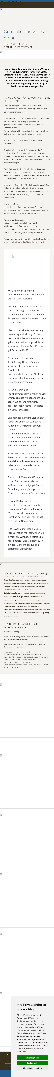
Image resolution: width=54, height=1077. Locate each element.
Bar (29, 574)
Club (32, 577)
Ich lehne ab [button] (32, 1063)
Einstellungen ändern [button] (32, 1068)
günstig (46, 613)
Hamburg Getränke (29, 597)
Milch (25, 606)
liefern (12, 616)
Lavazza (10, 603)
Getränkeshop (40, 593)
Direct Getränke (10, 580)
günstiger (7, 616)
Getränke (8, 586)
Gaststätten (7, 583)
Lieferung (12, 606)
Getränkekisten (40, 586)
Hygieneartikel (8, 600)
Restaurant (38, 609)
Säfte (5, 613)
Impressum (17, 600)
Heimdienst (40, 597)
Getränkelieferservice (14, 593)
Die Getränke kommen (41, 577)
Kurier (6, 603)
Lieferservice (25, 603)
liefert (17, 616)
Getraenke (30, 583)
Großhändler (8, 597)
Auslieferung (23, 574)
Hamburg (17, 596)
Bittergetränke (11, 577)
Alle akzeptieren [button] (32, 1058)
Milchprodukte (33, 606)
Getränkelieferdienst (24, 590)
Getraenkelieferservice (41, 583)
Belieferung (34, 574)
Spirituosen (46, 609)
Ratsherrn (31, 609)
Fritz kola (43, 580)
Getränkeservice (30, 593)
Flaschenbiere (35, 580)
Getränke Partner (18, 586)
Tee (9, 613)
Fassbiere (27, 580)
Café (29, 577)
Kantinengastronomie (39, 600)
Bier (5, 577)
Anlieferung (11, 574)
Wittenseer (39, 613)
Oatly (18, 609)
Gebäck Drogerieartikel (19, 583)
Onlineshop (24, 609)
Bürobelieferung (22, 577)
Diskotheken (20, 580)
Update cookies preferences (11, 1)
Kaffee (23, 600)
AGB (5, 574)
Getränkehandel (30, 586)
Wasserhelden (29, 613)
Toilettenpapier (19, 613)
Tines (12, 613)
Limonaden (19, 606)
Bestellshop (43, 574)
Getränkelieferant (10, 590)
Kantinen (29, 600)
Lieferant (17, 603)
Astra (16, 574)
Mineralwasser (10, 609)
